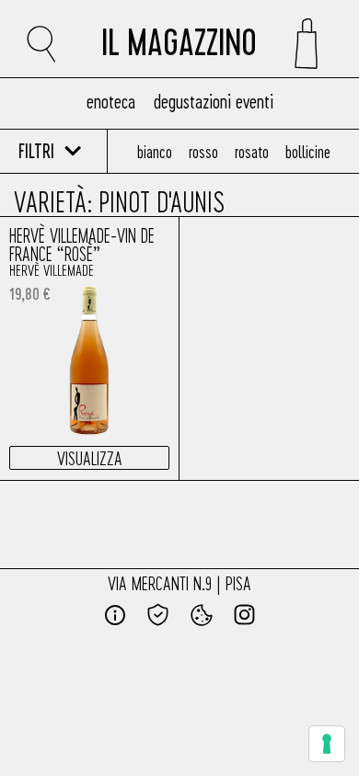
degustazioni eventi (213, 101)
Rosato (252, 151)
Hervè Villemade (51, 270)
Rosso (203, 151)
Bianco (154, 151)
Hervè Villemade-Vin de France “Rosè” (82, 244)
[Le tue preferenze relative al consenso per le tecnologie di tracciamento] (326, 743)
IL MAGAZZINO (179, 47)
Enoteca (111, 101)
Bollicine (307, 151)
